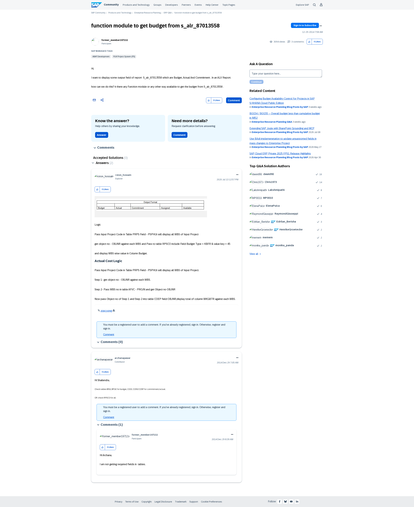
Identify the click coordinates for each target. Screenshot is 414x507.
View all (254, 254)
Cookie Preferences (211, 501)
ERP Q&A (168, 13)
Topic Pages (228, 5)
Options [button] (320, 26)
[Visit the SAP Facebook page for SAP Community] (279, 501)
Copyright (147, 501)
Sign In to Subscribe (305, 25)
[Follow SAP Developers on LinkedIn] (297, 501)
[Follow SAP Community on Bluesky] (285, 501)
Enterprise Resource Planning (147, 13)
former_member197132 (115, 40)
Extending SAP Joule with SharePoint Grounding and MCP (282, 128)
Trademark (180, 501)
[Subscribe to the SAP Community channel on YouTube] (291, 501)
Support (193, 501)
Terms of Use (132, 501)
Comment (234, 100)
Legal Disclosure (163, 501)
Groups (157, 5)
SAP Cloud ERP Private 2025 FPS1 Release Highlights (280, 153)
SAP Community (98, 13)
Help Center (212, 5)
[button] (309, 42)
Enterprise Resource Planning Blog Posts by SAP (280, 107)
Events (198, 5)
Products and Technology (136, 5)
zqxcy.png (106, 310)
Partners (186, 5)
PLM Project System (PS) (124, 56)
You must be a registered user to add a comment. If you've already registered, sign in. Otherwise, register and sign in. (164, 326)
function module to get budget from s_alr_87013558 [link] (198, 13)
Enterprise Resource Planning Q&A (272, 122)
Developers (171, 5)
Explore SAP (302, 5)
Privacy (118, 501)
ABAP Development (101, 56)
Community (111, 4)
